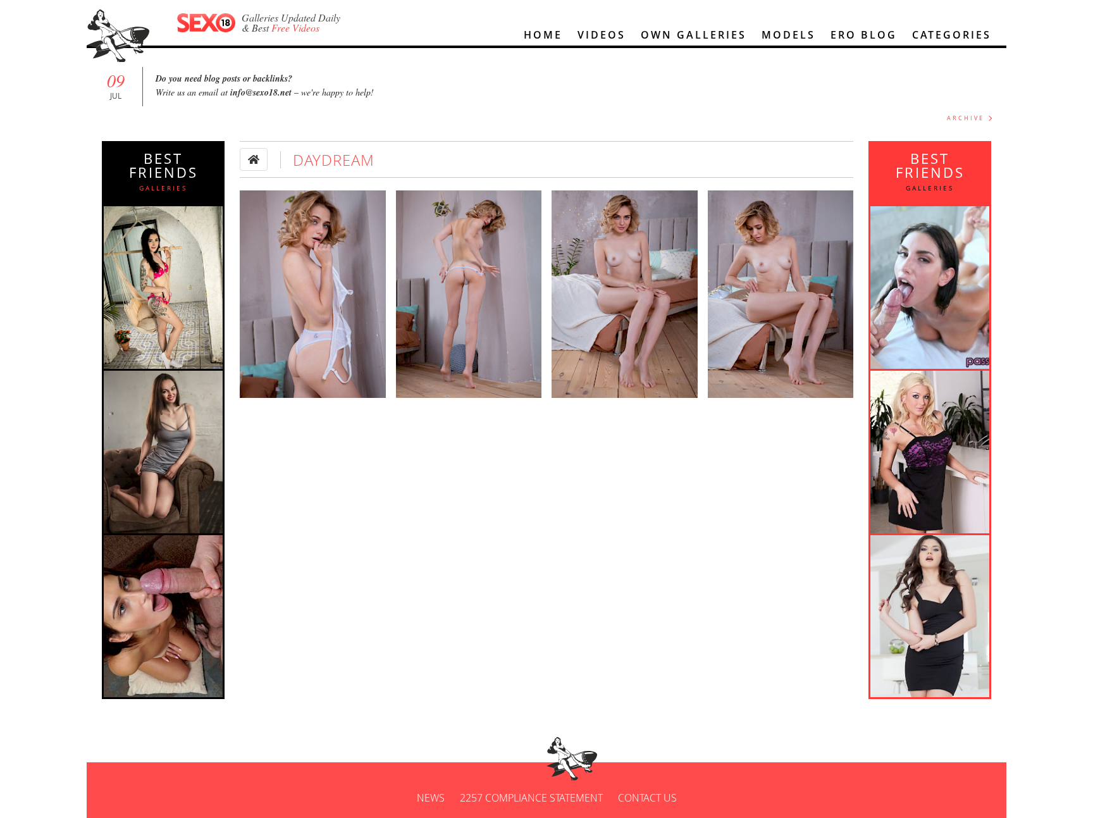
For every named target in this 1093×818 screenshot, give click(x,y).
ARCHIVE (965, 118)
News (431, 798)
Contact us (647, 798)
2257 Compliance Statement (531, 798)
